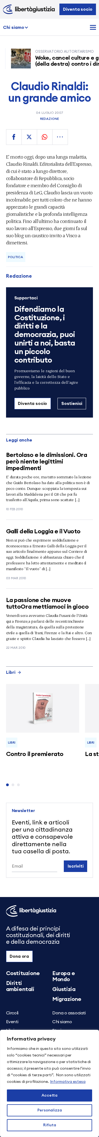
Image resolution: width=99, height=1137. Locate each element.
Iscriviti (76, 866)
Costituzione (23, 973)
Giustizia (63, 989)
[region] (49, 1083)
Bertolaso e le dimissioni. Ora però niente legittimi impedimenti (46, 461)
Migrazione (66, 999)
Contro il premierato (35, 754)
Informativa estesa (68, 1082)
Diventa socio (77, 9)
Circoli (12, 1013)
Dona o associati (69, 1013)
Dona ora (19, 956)
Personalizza (49, 1110)
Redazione (49, 118)
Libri (10, 672)
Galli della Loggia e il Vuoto (43, 531)
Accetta (49, 1095)
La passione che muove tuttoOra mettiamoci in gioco (47, 603)
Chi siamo (13, 27)
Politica (15, 257)
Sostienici (71, 403)
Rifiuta (49, 1125)
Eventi (12, 1022)
